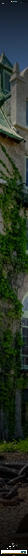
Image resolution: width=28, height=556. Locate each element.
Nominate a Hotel (2, 3)
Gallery (16, 7)
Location (12, 7)
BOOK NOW (24, 2)
